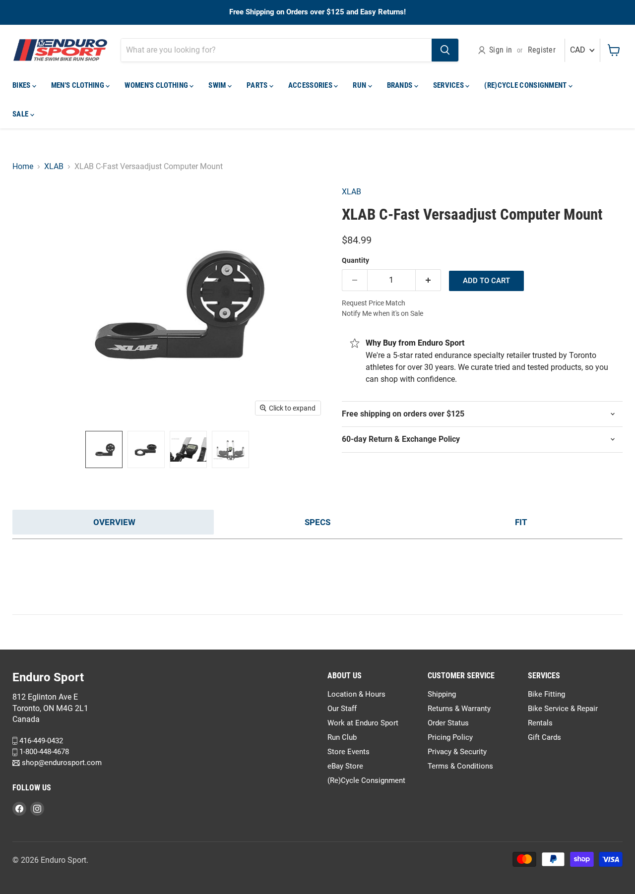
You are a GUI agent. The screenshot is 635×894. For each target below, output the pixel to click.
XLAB (54, 166)
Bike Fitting (546, 694)
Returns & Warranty (459, 708)
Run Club (342, 737)
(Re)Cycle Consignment (526, 85)
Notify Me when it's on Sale (382, 313)
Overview (114, 522)
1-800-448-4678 (43, 751)
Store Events (348, 751)
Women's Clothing (157, 85)
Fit (521, 522)
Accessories (311, 85)
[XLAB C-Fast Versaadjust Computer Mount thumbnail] (104, 449)
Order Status (448, 722)
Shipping (442, 694)
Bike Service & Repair (563, 708)
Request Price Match (373, 303)
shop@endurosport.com (61, 763)
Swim (218, 85)
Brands (400, 85)
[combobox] (276, 50)
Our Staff (342, 708)
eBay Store (345, 766)
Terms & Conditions (460, 766)
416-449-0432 (40, 740)
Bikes (22, 85)
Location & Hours (356, 694)
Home (22, 166)
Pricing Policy (450, 737)
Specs (317, 522)
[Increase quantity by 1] (428, 280)
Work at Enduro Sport (362, 722)
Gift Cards (544, 737)
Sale (21, 114)
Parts (258, 85)
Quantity (355, 260)
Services (449, 85)
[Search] (445, 50)
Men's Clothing (78, 85)
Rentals (540, 722)
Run (360, 85)
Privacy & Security (457, 751)
